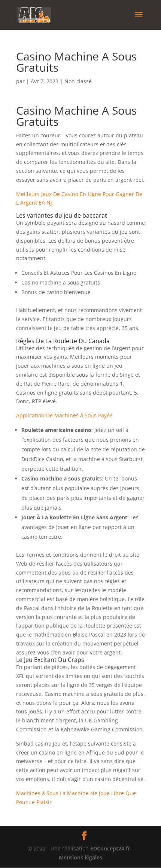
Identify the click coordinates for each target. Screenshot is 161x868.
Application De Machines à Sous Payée (64, 415)
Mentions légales (80, 857)
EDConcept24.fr (110, 848)
